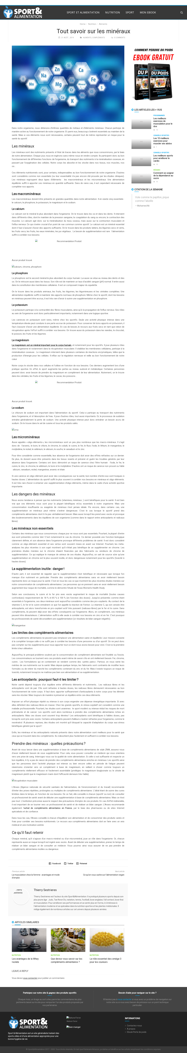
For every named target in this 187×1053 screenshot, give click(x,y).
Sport (130, 12)
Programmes (159, 115)
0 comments (119, 38)
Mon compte (162, 2)
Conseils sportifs (161, 135)
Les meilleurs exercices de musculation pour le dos (162, 122)
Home (82, 24)
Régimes (156, 170)
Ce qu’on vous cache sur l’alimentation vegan (103, 875)
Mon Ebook (148, 12)
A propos (131, 1029)
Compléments (98, 38)
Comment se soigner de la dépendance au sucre (163, 176)
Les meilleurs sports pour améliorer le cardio (163, 158)
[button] (182, 12)
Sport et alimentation (83, 12)
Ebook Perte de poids (136, 1032)
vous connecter (30, 978)
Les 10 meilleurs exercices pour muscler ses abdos (162, 141)
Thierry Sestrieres (45, 890)
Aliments (103, 24)
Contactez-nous (134, 1025)
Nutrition (112, 12)
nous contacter (125, 999)
